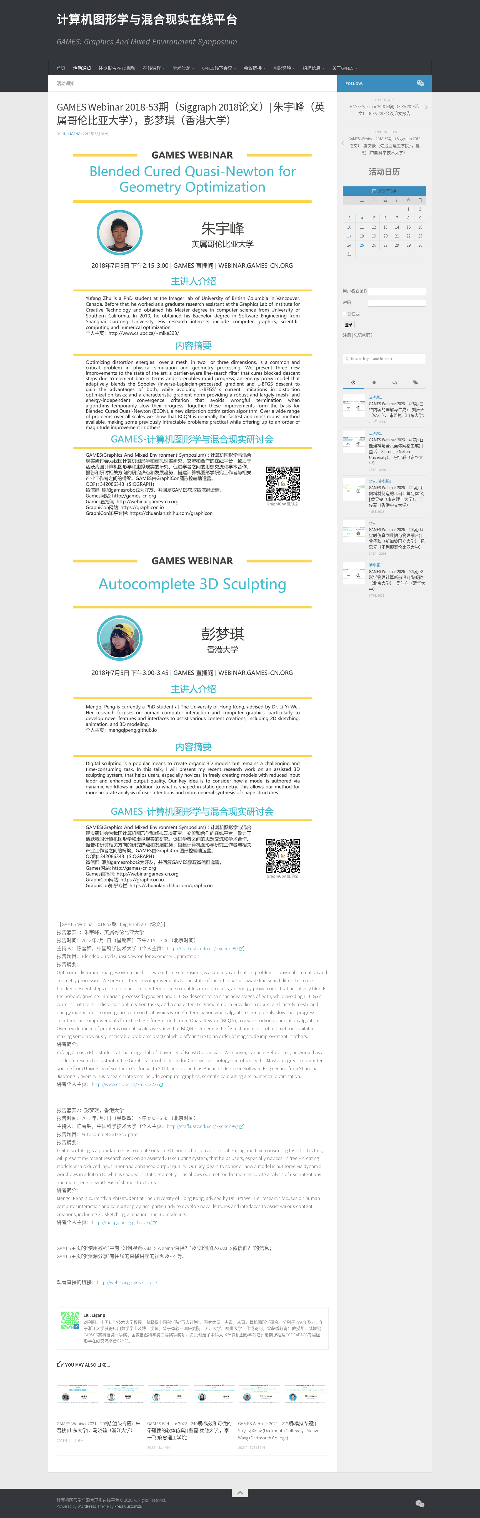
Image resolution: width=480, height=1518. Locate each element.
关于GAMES (343, 68)
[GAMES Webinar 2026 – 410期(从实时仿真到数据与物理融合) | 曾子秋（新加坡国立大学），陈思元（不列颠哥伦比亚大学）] (354, 531)
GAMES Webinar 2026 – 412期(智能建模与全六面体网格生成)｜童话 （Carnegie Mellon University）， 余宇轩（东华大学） (396, 451)
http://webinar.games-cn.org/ (127, 1282)
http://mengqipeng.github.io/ (122, 1222)
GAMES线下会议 (217, 68)
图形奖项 (282, 68)
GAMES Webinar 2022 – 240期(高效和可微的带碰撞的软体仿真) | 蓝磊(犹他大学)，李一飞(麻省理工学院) (189, 1431)
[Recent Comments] (394, 383)
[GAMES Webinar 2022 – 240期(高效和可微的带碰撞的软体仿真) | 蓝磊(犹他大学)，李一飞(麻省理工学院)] (192, 1394)
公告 (372, 481)
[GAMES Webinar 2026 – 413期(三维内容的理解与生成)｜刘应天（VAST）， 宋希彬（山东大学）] (354, 405)
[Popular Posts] (374, 383)
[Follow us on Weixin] (420, 83)
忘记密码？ (364, 335)
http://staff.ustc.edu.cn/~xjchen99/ (202, 948)
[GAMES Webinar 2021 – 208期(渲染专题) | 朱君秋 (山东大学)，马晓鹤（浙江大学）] (102, 1394)
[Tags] (415, 383)
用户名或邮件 (355, 291)
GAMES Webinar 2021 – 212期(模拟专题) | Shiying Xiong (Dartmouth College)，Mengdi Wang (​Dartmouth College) (279, 1431)
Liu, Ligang (71, 133)
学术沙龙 (181, 68)
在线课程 (152, 68)
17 (349, 236)
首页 (60, 68)
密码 (347, 302)
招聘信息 (312, 68)
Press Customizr (127, 1506)
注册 (347, 335)
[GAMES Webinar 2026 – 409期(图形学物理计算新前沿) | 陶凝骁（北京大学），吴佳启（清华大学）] (354, 573)
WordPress (87, 1506)
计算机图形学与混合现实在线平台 (147, 19)
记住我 (353, 313)
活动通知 (82, 68)
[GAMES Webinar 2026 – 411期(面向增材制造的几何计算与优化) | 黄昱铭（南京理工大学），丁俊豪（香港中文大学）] (354, 489)
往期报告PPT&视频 (117, 68)
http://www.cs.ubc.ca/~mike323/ (125, 1084)
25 (362, 245)
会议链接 (253, 68)
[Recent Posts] (353, 383)
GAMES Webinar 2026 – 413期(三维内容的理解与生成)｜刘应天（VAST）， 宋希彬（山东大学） (398, 409)
